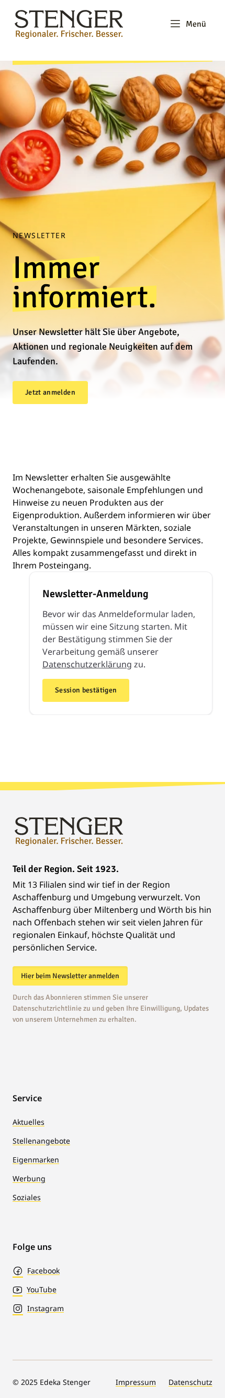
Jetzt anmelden (50, 392)
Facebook (43, 1271)
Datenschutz (190, 1382)
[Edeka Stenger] (69, 24)
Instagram (45, 1308)
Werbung (29, 1178)
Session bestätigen (86, 690)
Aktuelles (28, 1122)
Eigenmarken (36, 1160)
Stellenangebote (41, 1141)
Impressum (136, 1382)
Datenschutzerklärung (87, 664)
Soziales (27, 1197)
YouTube (42, 1289)
